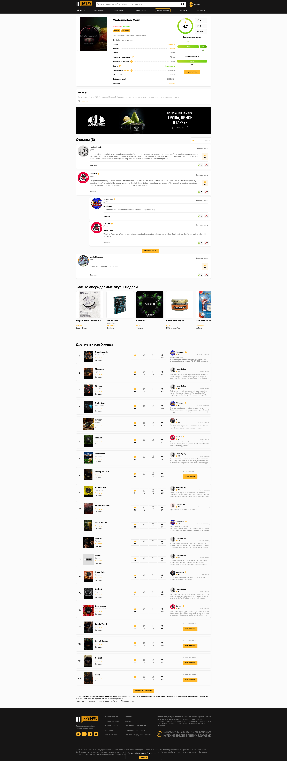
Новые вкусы (140, 10)
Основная (171, 48)
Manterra (171, 44)
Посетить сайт (86, 101)
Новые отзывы (119, 10)
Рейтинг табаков (111, 717)
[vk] (84, 734)
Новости (183, 10)
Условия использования (135, 730)
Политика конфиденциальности (138, 735)
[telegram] (90, 734)
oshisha (126, 71)
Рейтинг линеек (111, 726)
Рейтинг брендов (112, 721)
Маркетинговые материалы (136, 726)
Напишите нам (128, 701)
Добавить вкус (163, 10)
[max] (96, 734)
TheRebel (171, 83)
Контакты (201, 10)
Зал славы (98, 10)
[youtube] (78, 734)
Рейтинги (80, 10)
